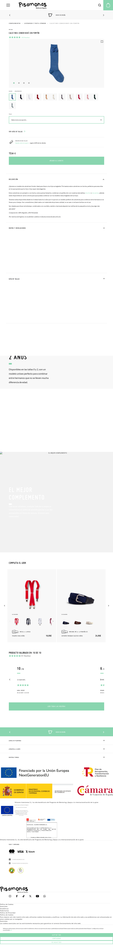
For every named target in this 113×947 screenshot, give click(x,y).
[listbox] (56, 102)
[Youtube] (37, 897)
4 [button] (29, 83)
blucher (87, 193)
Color (15, 91)
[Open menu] (8, 5)
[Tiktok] (23, 897)
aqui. (11, 930)
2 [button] (19, 83)
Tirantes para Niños (18, 636)
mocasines (95, 193)
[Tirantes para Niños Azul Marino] (28, 622)
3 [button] (24, 83)
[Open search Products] (99, 5)
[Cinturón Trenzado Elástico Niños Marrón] (77, 622)
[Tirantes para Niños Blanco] (40, 622)
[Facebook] (17, 897)
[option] (20, 97)
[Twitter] (30, 897)
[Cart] (108, 5)
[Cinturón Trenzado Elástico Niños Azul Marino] (66, 622)
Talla (10, 114)
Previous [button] (10, 15)
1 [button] (14, 83)
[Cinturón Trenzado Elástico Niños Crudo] (89, 622)
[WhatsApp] (44, 897)
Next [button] (103, 15)
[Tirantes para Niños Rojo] (16, 622)
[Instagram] (10, 897)
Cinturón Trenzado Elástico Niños (72, 636)
